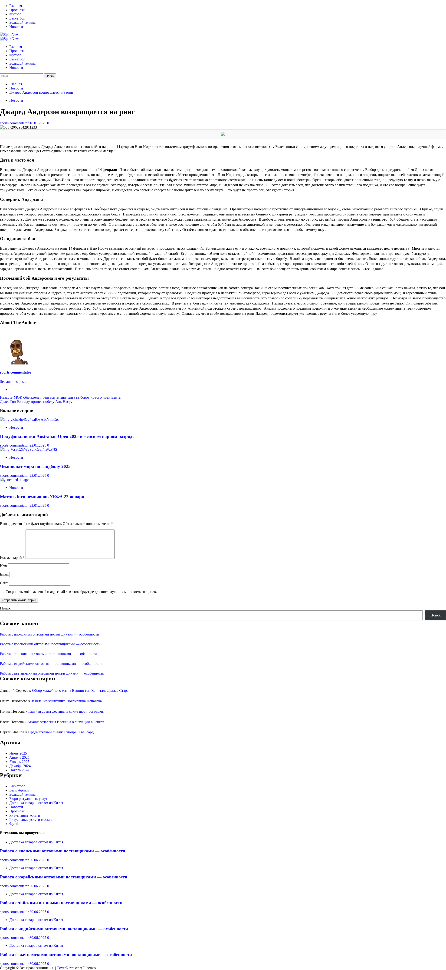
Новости (16, 27)
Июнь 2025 (18, 753)
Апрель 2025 (19, 757)
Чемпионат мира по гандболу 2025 (35, 466)
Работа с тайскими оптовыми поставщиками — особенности (48, 654)
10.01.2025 (38, 123)
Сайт (4, 583)
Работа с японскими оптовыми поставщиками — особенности (49, 634)
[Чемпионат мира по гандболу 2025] (28, 449)
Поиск (5, 608)
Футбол (15, 14)
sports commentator (15, 123)
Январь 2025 (19, 762)
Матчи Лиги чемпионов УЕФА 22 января (42, 496)
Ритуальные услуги (24, 815)
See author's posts (13, 382)
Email (4, 574)
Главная (15, 6)
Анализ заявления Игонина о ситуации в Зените (66, 722)
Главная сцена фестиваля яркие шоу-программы (66, 711)
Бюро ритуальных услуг (28, 799)
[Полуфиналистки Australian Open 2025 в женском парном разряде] (29, 419)
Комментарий (12, 557)
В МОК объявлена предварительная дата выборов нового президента (60, 397)
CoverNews (65, 968)
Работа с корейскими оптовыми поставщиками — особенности (50, 644)
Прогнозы (17, 10)
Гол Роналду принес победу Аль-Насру (36, 402)
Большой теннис (22, 22)
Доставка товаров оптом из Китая (36, 803)
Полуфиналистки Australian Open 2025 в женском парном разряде (67, 436)
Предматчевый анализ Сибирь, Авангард (61, 732)
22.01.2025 (38, 445)
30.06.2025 (38, 860)
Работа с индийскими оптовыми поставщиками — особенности (51, 663)
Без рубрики (19, 790)
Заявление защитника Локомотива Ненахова (66, 701)
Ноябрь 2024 (19, 770)
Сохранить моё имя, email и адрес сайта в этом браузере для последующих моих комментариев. (81, 592)
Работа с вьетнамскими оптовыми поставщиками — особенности (52, 673)
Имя (3, 566)
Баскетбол (17, 18)
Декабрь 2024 (20, 766)
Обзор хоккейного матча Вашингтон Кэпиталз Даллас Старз (80, 690)
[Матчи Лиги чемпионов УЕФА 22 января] (14, 480)
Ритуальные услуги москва (30, 819)
